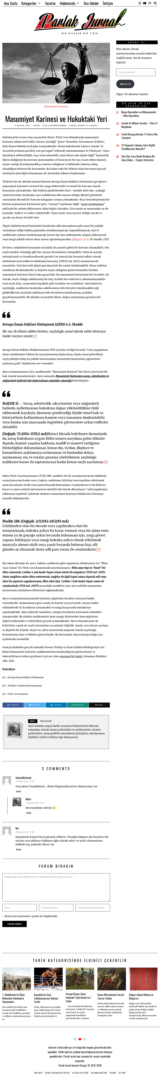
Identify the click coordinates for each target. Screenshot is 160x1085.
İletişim (108, 3)
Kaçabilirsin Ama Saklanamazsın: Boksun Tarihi (46, 998)
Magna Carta (81, 239)
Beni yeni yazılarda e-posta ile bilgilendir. (31, 916)
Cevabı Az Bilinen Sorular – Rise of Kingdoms (139, 125)
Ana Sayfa (11, 3)
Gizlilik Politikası (80, 1073)
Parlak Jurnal (64, 1065)
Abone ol (125, 84)
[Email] (150, 3)
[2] (106, 462)
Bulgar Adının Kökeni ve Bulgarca (141, 996)
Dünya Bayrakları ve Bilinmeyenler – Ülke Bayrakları (138, 114)
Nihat (28, 799)
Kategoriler (29, 3)
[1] (35, 336)
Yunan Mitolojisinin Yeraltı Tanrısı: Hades (110, 996)
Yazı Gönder (91, 3)
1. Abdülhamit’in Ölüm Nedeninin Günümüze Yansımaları (13, 998)
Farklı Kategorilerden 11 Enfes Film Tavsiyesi (139, 136)
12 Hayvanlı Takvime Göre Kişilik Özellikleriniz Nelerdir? (138, 147)
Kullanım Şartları (99, 1073)
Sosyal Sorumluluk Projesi (57, 1073)
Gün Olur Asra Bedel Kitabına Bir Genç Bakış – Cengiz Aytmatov (138, 158)
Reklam (113, 1073)
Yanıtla (18, 791)
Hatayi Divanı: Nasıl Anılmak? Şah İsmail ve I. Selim (78, 997)
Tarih (36, 125)
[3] (98, 549)
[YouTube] (144, 3)
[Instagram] (140, 3)
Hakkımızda (67, 3)
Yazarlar (50, 3)
